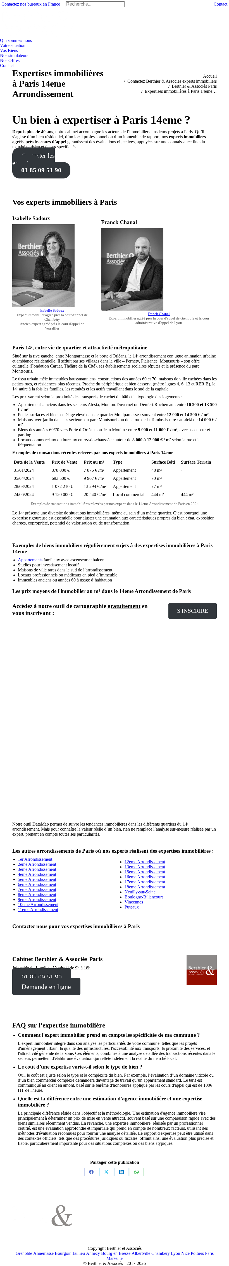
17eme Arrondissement (145, 881)
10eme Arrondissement (38, 904)
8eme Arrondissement (37, 894)
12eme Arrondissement (145, 861)
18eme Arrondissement (145, 886)
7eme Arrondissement (37, 889)
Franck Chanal (159, 314)
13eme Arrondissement (145, 866)
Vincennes (134, 902)
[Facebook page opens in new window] (88, 1212)
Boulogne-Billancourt (144, 897)
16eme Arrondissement (145, 876)
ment (51, 864)
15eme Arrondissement (145, 871)
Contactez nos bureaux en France (30, 4)
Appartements (30, 559)
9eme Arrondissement (37, 899)
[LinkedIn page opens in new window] (105, 1212)
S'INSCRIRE (192, 611)
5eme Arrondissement (37, 879)
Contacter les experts (33, 159)
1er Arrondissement (35, 859)
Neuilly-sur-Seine (140, 892)
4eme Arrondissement (37, 874)
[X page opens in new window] (97, 1212)
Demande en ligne (46, 986)
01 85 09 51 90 (41, 170)
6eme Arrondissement (37, 884)
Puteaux (132, 907)
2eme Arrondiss (32, 864)
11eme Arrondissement (38, 909)
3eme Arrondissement (37, 869)
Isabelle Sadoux (52, 310)
